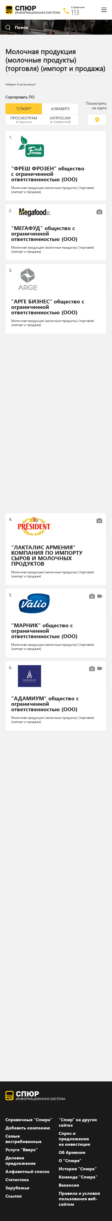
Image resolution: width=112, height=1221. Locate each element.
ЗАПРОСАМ (60, 119)
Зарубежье (17, 1187)
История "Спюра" (78, 1168)
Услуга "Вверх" (21, 1149)
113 (75, 12)
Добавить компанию (27, 1127)
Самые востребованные (23, 1138)
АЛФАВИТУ (60, 108)
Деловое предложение (20, 1160)
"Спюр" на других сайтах (78, 1122)
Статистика (17, 1179)
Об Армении (72, 1152)
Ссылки (13, 1196)
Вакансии (69, 1185)
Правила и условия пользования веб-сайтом (79, 1198)
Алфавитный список (27, 1171)
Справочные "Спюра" (28, 1119)
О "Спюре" (70, 1160)
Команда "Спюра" (78, 1177)
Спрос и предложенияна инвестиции (74, 1138)
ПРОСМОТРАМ (23, 119)
